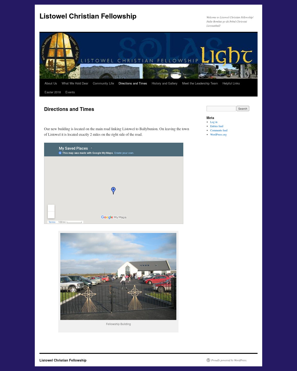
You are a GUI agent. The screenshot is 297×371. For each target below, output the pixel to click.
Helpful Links (231, 83)
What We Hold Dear (75, 83)
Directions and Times (133, 83)
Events (70, 92)
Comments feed (218, 130)
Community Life (103, 83)
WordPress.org (218, 134)
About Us (51, 83)
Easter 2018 (53, 92)
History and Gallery (165, 83)
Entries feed (216, 126)
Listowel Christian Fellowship (87, 16)
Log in (213, 122)
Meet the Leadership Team (200, 83)
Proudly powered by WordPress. (229, 360)
